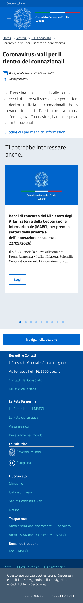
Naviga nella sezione (41, 339)
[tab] (20, 322)
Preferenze (33, 595)
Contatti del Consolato (25, 380)
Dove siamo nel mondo (25, 435)
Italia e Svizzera (20, 492)
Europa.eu (23, 462)
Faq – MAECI (18, 550)
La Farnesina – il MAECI (26, 408)
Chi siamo (16, 483)
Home (7, 38)
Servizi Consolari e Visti (25, 501)
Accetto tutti (64, 595)
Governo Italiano (16, 4)
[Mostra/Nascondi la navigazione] (9, 18)
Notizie (21, 38)
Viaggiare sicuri (19, 426)
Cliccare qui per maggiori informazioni (35, 132)
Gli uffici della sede (22, 389)
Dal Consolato (41, 38)
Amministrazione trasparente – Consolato (40, 525)
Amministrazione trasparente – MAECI (37, 534)
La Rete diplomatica (23, 417)
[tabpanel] (41, 241)
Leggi (20, 279)
